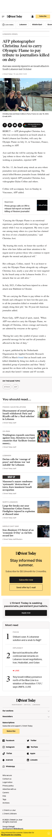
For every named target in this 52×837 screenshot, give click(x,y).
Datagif (11, 826)
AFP (15, 387)
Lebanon (23, 24)
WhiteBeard (18, 829)
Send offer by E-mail (26, 587)
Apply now (26, 613)
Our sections (8, 711)
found (21, 357)
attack (7, 387)
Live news (9, 24)
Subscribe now (26, 580)
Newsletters (8, 716)
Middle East (37, 24)
